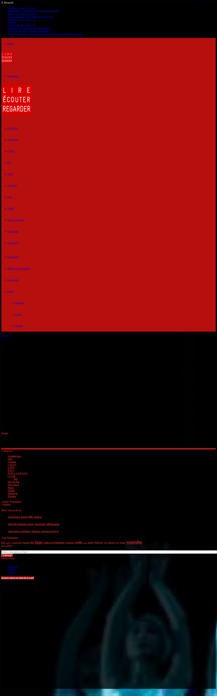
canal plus (17, 543)
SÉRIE (11, 208)
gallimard (48, 542)
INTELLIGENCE (16, 220)
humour (59, 542)
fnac (39, 542)
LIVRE (11, 151)
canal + (8, 543)
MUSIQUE (13, 139)
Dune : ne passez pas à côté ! (22, 13)
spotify (111, 542)
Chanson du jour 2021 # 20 (21, 8)
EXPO (11, 467)
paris (85, 543)
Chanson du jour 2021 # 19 (21, 25)
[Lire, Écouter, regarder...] (6, 62)
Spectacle (13, 493)
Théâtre (13, 231)
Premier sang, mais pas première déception (29, 28)
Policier (98, 542)
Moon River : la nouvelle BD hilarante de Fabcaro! (33, 11)
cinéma (26, 542)
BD (9, 162)
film (32, 542)
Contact (13, 243)
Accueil (5, 335)
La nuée (12, 22)
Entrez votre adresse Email (14, 548)
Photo (11, 487)
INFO (10, 174)
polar (91, 542)
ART (10, 197)
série (117, 543)
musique (69, 542)
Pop (105, 543)
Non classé (13, 485)
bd (3, 542)
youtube (134, 541)
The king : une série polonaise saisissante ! (29, 31)
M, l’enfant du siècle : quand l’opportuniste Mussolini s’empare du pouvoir (45, 34)
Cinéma (12, 185)
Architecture (14, 456)
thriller (122, 543)
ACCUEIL (13, 128)
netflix (79, 542)
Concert (12, 464)
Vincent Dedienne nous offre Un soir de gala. (30, 16)
